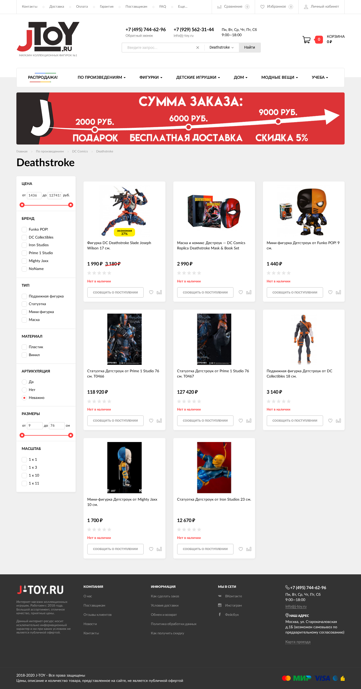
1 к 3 (33, 467)
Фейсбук (232, 615)
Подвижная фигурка (46, 296)
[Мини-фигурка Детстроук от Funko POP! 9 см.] (304, 211)
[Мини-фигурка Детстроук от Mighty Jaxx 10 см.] (124, 467)
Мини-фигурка (41, 312)
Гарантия (106, 6)
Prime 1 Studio (41, 253)
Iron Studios (39, 245)
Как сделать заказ (165, 596)
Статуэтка (37, 304)
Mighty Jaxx (38, 261)
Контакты (29, 6)
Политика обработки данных (173, 624)
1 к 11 (34, 483)
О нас (88, 596)
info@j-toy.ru (183, 36)
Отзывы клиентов (98, 615)
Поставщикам (136, 6)
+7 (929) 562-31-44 (194, 29)
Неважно (36, 398)
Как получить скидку (167, 633)
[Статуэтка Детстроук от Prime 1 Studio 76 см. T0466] (124, 339)
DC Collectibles (41, 237)
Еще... (182, 6)
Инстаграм (233, 605)
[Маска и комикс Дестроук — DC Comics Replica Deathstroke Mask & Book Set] (214, 211)
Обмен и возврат (164, 615)
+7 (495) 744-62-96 (146, 29)
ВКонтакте (233, 596)
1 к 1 (33, 460)
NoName (36, 269)
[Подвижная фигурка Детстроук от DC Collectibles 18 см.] (304, 339)
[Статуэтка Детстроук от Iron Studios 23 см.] (214, 467)
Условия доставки (164, 605)
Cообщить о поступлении (115, 292)
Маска (34, 320)
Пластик (36, 347)
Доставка (56, 6)
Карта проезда (298, 642)
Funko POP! (38, 229)
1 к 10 (34, 475)
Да (31, 382)
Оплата (82, 6)
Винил (34, 355)
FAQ (162, 6)
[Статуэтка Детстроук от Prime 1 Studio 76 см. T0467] (214, 339)
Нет (32, 390)
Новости (90, 624)
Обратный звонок (139, 36)
